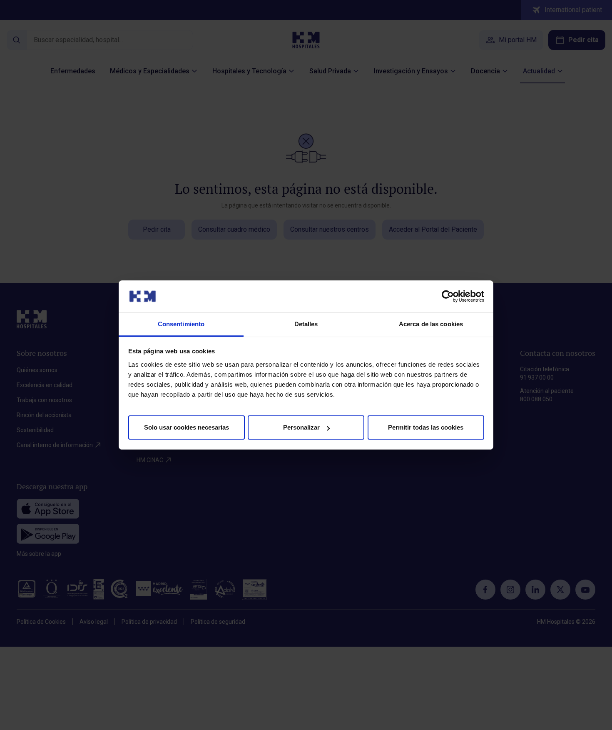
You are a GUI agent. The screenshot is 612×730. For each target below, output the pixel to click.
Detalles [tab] (306, 324)
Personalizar (301, 427)
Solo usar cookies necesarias (186, 427)
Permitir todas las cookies (425, 427)
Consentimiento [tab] (181, 324)
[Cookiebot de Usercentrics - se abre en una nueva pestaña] (447, 296)
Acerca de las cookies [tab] (431, 324)
